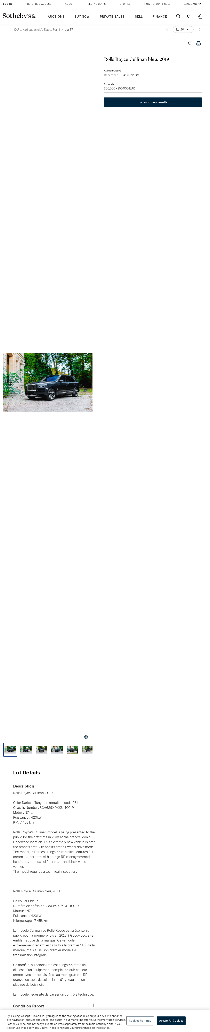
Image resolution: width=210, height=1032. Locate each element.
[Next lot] (199, 29)
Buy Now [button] (82, 16)
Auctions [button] (56, 16)
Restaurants (97, 4)
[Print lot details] (198, 43)
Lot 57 (69, 30)
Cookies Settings (140, 1020)
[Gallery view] (86, 737)
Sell (139, 16)
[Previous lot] (167, 29)
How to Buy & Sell (157, 4)
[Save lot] (190, 43)
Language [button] (191, 4)
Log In (7, 4)
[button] (48, 382)
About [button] (69, 4)
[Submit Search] (178, 16)
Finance (160, 16)
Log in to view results (153, 102)
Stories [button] (125, 4)
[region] (105, 1021)
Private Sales (112, 16)
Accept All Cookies (171, 1020)
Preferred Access (38, 4)
